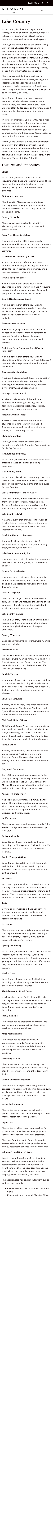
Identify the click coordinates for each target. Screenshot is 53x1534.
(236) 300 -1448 (35, 3)
